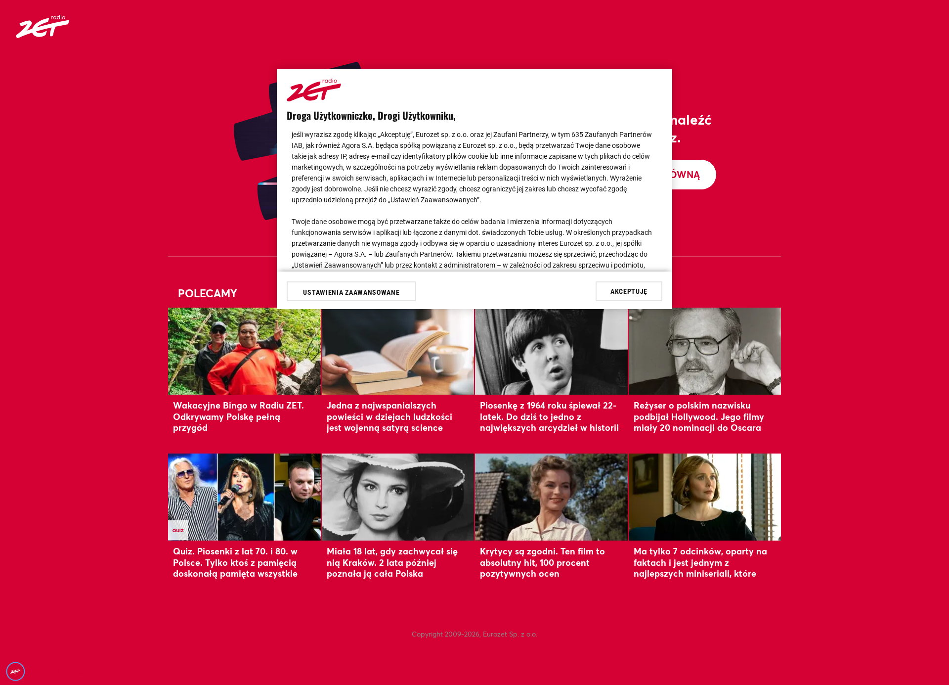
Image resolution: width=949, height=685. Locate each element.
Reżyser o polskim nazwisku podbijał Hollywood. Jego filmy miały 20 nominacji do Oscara (699, 416)
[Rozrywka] (42, 35)
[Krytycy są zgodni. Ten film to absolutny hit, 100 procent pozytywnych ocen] (551, 497)
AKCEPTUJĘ (628, 291)
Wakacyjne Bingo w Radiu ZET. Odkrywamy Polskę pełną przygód (238, 416)
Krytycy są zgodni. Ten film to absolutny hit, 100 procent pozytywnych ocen (542, 562)
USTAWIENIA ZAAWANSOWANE (351, 292)
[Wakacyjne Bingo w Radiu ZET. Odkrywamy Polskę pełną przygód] (244, 351)
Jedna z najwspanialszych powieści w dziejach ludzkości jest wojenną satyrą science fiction (389, 421)
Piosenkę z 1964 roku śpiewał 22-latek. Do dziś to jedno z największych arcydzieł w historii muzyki (549, 421)
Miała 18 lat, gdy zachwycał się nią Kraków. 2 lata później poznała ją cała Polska (392, 562)
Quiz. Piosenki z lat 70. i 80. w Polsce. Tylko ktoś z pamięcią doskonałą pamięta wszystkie (235, 562)
